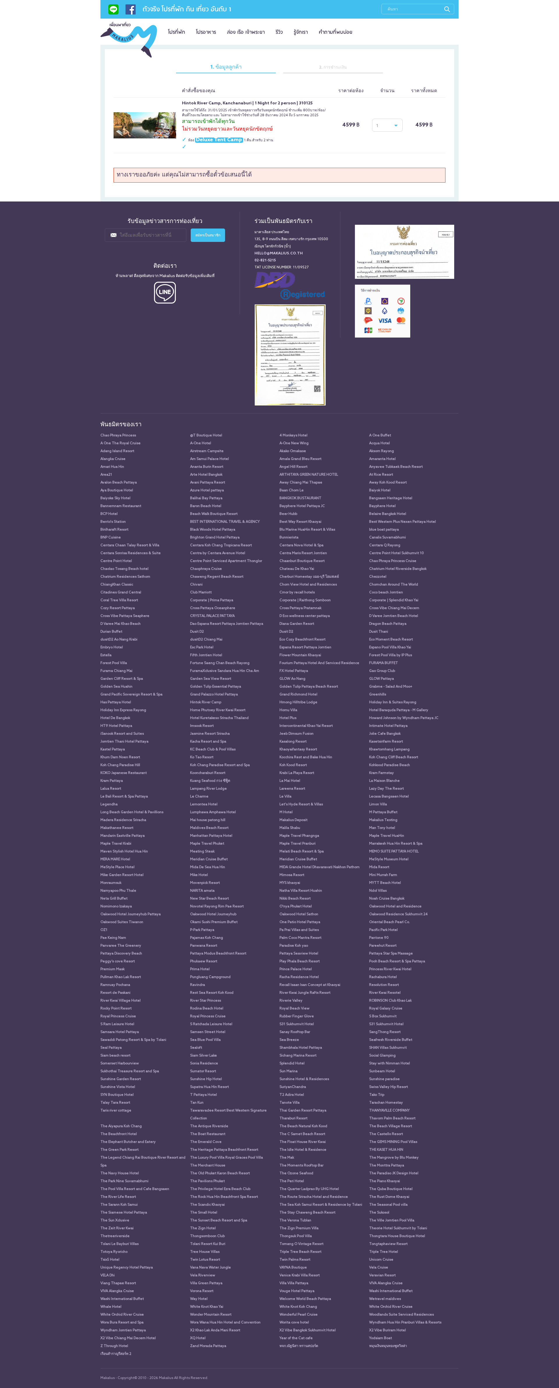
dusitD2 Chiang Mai (206, 640)
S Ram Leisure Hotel (117, 1024)
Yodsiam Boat (380, 1338)
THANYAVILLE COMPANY (389, 1111)
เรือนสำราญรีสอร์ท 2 (115, 1354)
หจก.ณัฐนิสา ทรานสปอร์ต (299, 1346)
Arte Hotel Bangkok (206, 475)
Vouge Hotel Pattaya (297, 1291)
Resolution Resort (384, 985)
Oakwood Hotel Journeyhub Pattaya (130, 914)
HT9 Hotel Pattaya (116, 726)
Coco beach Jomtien (386, 592)
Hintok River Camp (205, 702)
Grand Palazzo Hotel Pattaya (214, 695)
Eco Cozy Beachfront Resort (303, 640)
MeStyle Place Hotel (117, 867)
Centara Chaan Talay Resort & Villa (129, 545)
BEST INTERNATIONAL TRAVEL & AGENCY (225, 522)
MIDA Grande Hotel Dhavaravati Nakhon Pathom (320, 867)
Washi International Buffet (391, 1291)
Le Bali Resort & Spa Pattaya (124, 797)
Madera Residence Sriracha (123, 820)
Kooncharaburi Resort (207, 773)
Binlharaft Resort (114, 530)
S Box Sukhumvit (383, 1016)
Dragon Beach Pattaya (387, 624)
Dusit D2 (197, 632)
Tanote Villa (290, 1103)
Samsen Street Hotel (207, 1032)
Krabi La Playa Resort (297, 773)
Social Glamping (382, 1056)
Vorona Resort (201, 1291)
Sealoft (196, 1048)
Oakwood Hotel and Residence (395, 906)
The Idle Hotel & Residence (303, 1150)
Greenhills (377, 695)
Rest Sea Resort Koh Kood (211, 993)
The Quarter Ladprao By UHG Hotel (309, 1189)
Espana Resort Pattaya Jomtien (305, 647)
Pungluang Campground (210, 977)
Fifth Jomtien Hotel (206, 655)
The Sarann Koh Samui (119, 1205)
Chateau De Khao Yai (297, 569)
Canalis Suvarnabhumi (387, 538)
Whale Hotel (110, 1307)
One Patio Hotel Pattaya (300, 922)
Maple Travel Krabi (115, 844)
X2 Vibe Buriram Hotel (387, 1330)
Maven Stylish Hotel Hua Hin (124, 852)
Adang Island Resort (117, 451)
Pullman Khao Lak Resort (120, 977)
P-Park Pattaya (202, 930)
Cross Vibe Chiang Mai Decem (394, 608)
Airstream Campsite (207, 451)
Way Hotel (199, 1299)
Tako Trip (376, 1095)
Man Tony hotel (382, 828)
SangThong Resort (385, 1032)
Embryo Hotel (111, 647)
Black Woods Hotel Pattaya (212, 530)
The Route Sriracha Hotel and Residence (314, 1197)
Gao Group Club (382, 671)
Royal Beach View (294, 1009)
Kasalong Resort (293, 742)
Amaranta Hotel (382, 459)
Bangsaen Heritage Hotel (390, 498)
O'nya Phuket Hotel (296, 906)
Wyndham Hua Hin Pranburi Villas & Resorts (405, 1323)
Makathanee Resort (116, 828)
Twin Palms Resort (295, 1260)
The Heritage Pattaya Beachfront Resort (224, 1150)
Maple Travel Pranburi (298, 844)
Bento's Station (113, 522)
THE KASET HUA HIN (386, 1150)
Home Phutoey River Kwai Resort (217, 710)
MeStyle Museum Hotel (388, 859)
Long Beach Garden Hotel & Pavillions (131, 812)
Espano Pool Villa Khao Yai (390, 647)
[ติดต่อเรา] (113, 11)
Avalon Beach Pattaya (118, 483)
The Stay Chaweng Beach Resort (307, 1213)
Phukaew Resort (203, 961)
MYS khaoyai (290, 883)
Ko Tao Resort (201, 757)
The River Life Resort (118, 1197)
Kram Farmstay (381, 773)
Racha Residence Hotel (299, 977)
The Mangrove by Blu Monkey (394, 1158)
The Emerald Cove (206, 1142)
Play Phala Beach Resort (300, 961)
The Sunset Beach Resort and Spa (218, 1220)
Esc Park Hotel (201, 647)
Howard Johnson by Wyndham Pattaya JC (403, 718)
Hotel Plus (288, 718)
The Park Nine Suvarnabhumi (124, 1181)
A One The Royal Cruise (120, 443)
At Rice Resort (381, 475)
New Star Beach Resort (209, 899)
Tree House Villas (205, 1252)
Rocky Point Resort (116, 1009)
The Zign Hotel (203, 1228)
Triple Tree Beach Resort (300, 1252)
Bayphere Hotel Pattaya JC (302, 506)
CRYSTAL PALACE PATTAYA (212, 616)
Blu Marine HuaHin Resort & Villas (307, 530)
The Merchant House (207, 1166)
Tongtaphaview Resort (388, 1244)
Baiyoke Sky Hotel (115, 498)
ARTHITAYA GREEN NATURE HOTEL (309, 475)
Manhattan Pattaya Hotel (211, 836)
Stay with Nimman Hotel (389, 1063)
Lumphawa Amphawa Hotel (213, 812)
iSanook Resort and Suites (122, 734)
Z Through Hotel (114, 1346)
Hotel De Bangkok (115, 718)
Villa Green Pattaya (206, 1283)
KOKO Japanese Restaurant (123, 773)
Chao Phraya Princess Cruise (392, 561)
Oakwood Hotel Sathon (299, 914)
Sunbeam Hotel (382, 1071)
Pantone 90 (379, 938)
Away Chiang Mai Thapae (301, 483)
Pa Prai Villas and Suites (299, 930)
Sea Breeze (289, 1040)
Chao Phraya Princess (118, 435)
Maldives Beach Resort (209, 828)
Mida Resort (379, 867)
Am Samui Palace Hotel (209, 459)
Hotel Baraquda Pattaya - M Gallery (398, 710)
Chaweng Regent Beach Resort (216, 577)
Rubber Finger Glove (297, 1016)
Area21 (106, 475)
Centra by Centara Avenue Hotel (217, 553)
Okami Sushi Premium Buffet (214, 922)
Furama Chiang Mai (116, 671)
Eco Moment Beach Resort (391, 640)
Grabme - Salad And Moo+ (390, 687)
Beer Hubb (288, 514)
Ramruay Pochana (115, 985)
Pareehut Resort (383, 946)
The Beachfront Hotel (118, 1134)
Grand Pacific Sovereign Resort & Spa (131, 695)
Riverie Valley (291, 1001)
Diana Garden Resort (297, 624)
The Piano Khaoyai (384, 1181)
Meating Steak (202, 852)
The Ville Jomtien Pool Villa (391, 1220)
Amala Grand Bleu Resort (300, 459)
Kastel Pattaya (112, 749)
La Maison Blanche (384, 781)
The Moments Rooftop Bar (301, 1166)
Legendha (109, 804)
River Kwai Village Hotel (120, 1001)
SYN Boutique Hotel (117, 1095)
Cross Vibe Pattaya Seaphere (124, 616)
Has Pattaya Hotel (115, 702)
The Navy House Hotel (119, 1173)
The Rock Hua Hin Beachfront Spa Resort (224, 1197)
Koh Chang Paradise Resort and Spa (220, 765)
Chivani (196, 585)
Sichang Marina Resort (298, 1056)
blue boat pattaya (384, 530)
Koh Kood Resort (293, 765)
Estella (106, 655)
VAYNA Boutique (293, 1268)
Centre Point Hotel (116, 561)
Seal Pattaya (111, 1048)
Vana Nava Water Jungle (210, 1268)
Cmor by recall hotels (297, 592)
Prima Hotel (200, 969)
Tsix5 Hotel (109, 1260)
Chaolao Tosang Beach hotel (124, 569)
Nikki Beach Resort (295, 899)
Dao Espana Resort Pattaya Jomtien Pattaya (226, 624)
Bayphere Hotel (382, 506)
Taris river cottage (115, 1111)
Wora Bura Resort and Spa (122, 1323)
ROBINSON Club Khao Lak (390, 1001)
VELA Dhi (107, 1275)
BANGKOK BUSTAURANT (300, 498)
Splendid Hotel (292, 1063)
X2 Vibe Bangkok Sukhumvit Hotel (308, 1330)
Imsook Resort (202, 726)
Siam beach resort (115, 1056)
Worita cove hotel (294, 1323)
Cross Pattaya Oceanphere (212, 608)
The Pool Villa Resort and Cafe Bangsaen (134, 1189)
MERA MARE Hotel (115, 859)
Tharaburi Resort (293, 1118)
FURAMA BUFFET (383, 663)
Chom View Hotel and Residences (308, 585)
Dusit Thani (378, 632)
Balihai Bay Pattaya (206, 498)
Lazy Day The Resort (386, 789)
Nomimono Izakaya (116, 906)
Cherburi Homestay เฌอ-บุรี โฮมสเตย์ (309, 577)
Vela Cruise (378, 1268)
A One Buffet (380, 435)
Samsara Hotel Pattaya (119, 1032)
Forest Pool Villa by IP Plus (390, 655)
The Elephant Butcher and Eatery (128, 1142)
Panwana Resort (203, 946)
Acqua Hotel (379, 443)
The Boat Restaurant (207, 1134)
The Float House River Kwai (303, 1142)
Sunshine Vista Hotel (117, 1087)
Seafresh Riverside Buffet (390, 1040)
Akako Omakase (293, 451)
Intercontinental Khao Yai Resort (306, 726)
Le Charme (199, 797)
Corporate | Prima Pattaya (211, 600)
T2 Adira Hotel (292, 1095)
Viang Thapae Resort (118, 1283)
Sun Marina (289, 1071)
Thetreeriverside (115, 1236)
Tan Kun (197, 1103)
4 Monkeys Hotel (293, 435)
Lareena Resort (292, 789)
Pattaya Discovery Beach (121, 954)
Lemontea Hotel (203, 804)
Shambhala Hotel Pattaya (301, 1048)
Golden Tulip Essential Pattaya (215, 687)
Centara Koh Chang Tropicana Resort (221, 545)
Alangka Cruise (112, 459)
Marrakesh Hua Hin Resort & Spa (395, 844)
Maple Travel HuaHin (386, 836)
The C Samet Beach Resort (302, 1134)
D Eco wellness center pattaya (305, 616)
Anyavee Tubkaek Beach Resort (396, 467)
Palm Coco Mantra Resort (300, 938)
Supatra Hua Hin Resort (209, 1087)
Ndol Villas (378, 891)
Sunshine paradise (384, 1079)
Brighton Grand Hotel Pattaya (215, 538)
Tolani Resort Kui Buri (207, 1244)
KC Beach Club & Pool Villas (213, 749)
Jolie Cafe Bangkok (385, 734)
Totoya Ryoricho (114, 1252)
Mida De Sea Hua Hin (207, 867)
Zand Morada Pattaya (208, 1346)
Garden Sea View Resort (210, 679)
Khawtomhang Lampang (389, 749)
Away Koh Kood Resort (388, 483)
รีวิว (279, 32)
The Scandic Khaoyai (207, 1205)
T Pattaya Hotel (203, 1095)
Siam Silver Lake (203, 1056)
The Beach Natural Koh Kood (303, 1126)
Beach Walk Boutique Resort (214, 514)
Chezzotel (377, 577)
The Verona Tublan (295, 1220)
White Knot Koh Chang (298, 1307)
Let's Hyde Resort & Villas (301, 804)
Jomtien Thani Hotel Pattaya (124, 742)
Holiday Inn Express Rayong (123, 710)
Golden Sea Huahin (116, 687)
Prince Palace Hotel (296, 969)
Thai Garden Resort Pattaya (303, 1111)
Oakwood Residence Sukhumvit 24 (398, 914)
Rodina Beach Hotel (206, 1009)
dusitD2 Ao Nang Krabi (118, 640)
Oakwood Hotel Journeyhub (213, 914)
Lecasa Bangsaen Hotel (389, 797)
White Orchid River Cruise (391, 1307)
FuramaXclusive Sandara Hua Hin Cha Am (224, 671)
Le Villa (285, 797)
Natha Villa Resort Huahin (301, 891)
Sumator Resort (203, 1071)
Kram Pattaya (111, 781)
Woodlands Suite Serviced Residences (401, 1315)
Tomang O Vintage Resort (301, 1244)
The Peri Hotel (292, 1181)
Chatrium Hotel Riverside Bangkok (398, 569)
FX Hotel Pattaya (294, 671)
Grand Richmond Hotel (298, 695)
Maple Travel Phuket (207, 844)
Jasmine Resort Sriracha (210, 734)
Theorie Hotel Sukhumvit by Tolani (398, 1228)
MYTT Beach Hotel (385, 883)
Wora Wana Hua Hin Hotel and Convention (225, 1323)
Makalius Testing (383, 820)
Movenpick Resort (205, 883)
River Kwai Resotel (385, 993)
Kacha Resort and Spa (208, 742)
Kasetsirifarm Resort (386, 742)
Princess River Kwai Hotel (390, 969)
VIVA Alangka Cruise (386, 1283)
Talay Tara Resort (115, 1103)
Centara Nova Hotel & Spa (301, 545)
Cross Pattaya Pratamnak (300, 608)
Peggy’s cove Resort (117, 961)
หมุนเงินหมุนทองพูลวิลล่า (388, 1346)
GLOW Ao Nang (292, 679)
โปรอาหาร (206, 32)
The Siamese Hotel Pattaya (123, 1213)
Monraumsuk (110, 883)
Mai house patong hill (207, 820)
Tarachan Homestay (386, 1103)
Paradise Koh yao (294, 946)
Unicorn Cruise (381, 1260)
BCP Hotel (109, 514)
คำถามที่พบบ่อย (335, 32)
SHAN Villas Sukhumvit (388, 1048)
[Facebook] (130, 11)
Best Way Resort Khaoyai (300, 522)
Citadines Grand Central (120, 592)
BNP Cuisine (110, 538)
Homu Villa (288, 710)
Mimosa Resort (292, 875)
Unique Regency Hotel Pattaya (126, 1268)
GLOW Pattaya (381, 679)
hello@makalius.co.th (278, 253)
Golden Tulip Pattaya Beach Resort (309, 687)
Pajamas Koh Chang (206, 938)
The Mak (287, 1158)
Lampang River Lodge (208, 789)
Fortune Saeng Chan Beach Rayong (220, 663)
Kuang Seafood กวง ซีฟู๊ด (210, 781)
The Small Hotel (203, 1213)
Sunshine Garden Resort (120, 1079)
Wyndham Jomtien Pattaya (123, 1330)
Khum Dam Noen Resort (120, 757)
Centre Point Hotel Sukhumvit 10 (396, 553)
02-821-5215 (265, 260)
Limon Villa (378, 804)
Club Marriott (201, 592)
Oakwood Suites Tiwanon (121, 922)
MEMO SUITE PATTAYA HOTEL (394, 852)
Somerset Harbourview (119, 1063)
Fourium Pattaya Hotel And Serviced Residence (319, 663)
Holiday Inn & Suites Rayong (392, 702)
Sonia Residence (204, 1063)
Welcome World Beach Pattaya (305, 1299)
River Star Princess (205, 1001)
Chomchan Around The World (393, 585)
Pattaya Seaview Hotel (299, 954)
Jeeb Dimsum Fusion (297, 734)
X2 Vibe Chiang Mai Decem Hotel (128, 1338)
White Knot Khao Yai (206, 1307)
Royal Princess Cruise (118, 1016)
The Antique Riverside (209, 1126)
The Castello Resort (386, 1134)
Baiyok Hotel (379, 490)
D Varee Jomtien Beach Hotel (393, 616)
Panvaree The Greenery (120, 946)
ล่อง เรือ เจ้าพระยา (246, 32)
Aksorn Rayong (381, 451)
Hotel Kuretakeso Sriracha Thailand (219, 718)
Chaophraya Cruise (206, 569)
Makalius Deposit (293, 820)
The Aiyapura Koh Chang (121, 1126)
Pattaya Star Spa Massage (391, 954)
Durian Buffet (111, 632)
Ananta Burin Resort (206, 467)
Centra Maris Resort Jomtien (303, 553)
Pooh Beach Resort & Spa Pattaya (397, 961)
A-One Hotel (200, 443)
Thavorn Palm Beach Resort (392, 1118)
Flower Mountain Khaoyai (300, 655)
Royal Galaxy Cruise (385, 1009)
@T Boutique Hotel (206, 435)
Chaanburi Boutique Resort (302, 561)
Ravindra (197, 985)
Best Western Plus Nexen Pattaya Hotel (402, 522)
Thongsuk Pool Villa (296, 1236)
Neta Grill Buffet (114, 899)
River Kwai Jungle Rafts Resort (305, 993)
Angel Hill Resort (293, 467)
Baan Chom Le (292, 490)
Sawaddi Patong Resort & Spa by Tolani (133, 1040)
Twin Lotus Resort (205, 1260)
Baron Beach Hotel (205, 506)
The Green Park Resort (119, 1150)
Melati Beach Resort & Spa (302, 852)
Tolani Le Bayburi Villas (119, 1244)
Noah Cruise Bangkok (386, 899)
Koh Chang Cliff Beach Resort (393, 757)
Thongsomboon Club (207, 1236)
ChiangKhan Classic (116, 585)
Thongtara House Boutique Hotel (397, 1236)
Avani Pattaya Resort (207, 483)
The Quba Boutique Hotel (391, 1189)
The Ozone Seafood (296, 1173)
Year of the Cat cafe (296, 1338)
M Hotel (286, 812)
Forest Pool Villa (113, 663)
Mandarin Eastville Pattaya (122, 836)
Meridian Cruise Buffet (209, 859)
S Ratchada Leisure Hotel (211, 1024)
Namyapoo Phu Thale (118, 891)
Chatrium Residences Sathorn (125, 577)
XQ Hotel (198, 1338)
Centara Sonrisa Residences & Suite (130, 553)
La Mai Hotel (290, 781)
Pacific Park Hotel (383, 930)
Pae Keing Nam (113, 938)
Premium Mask (112, 969)
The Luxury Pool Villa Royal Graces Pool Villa (226, 1158)
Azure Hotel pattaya (207, 490)
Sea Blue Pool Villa (205, 1040)
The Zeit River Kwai (117, 1228)
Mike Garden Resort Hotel (122, 875)
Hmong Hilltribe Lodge (298, 702)
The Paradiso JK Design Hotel (393, 1173)
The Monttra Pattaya (386, 1166)
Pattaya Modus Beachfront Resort (218, 954)
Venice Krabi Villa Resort (300, 1275)
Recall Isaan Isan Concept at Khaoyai (310, 985)
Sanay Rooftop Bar (295, 1032)
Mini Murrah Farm (383, 875)
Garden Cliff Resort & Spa (121, 679)
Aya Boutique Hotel (116, 490)
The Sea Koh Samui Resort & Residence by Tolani (321, 1205)
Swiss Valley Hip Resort (388, 1087)
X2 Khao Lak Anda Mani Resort (215, 1330)
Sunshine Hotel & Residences (304, 1079)
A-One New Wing (294, 443)
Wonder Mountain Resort (210, 1315)
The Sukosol (379, 1213)
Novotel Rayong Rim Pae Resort (217, 906)
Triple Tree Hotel (383, 1252)
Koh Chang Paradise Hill (120, 765)
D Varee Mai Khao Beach (120, 624)
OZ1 (103, 930)
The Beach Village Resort (390, 1126)
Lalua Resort (110, 789)
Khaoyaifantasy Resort (298, 749)
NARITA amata (202, 891)
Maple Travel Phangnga (299, 836)
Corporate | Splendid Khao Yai (393, 600)
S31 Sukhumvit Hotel (297, 1024)
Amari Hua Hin (112, 467)
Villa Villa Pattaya (294, 1283)
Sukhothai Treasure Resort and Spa (129, 1071)
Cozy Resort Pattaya (117, 608)
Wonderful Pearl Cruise (299, 1315)
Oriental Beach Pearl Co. (389, 922)
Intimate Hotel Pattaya (388, 726)
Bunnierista (289, 538)
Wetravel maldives (385, 1299)
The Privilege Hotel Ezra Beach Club (220, 1189)
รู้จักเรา (301, 32)
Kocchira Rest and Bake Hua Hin (306, 757)
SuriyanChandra (293, 1087)
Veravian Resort (382, 1275)
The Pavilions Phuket (207, 1181)
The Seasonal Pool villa (388, 1205)
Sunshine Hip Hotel (206, 1079)
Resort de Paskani (115, 993)
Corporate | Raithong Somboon (305, 600)
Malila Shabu (290, 828)
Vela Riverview (202, 1275)
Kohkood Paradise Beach (389, 765)
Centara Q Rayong (384, 545)
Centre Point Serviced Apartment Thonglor (226, 561)
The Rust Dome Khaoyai (389, 1197)
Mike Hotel (199, 875)
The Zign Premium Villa (299, 1228)
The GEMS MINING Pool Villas (393, 1142)
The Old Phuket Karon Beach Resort (220, 1173)
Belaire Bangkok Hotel (387, 514)
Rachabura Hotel (383, 977)
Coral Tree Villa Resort (119, 600)
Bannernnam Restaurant (120, 506)
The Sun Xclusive (114, 1220)
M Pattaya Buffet (383, 812)
